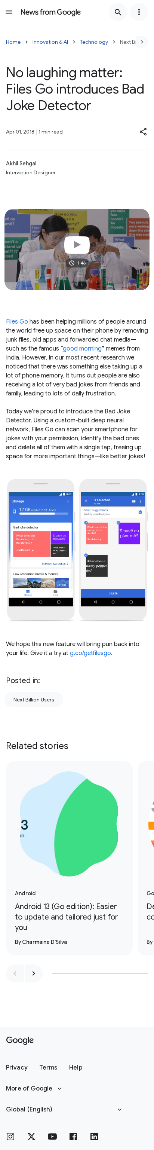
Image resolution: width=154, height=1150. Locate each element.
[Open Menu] (9, 12)
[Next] (142, 42)
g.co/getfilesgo (90, 653)
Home (13, 42)
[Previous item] (15, 973)
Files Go (17, 321)
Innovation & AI (50, 42)
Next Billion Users (33, 699)
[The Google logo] (20, 1040)
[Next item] (34, 973)
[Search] (118, 12)
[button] (144, 132)
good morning (82, 348)
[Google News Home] (51, 12)
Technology (94, 42)
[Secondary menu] (139, 12)
